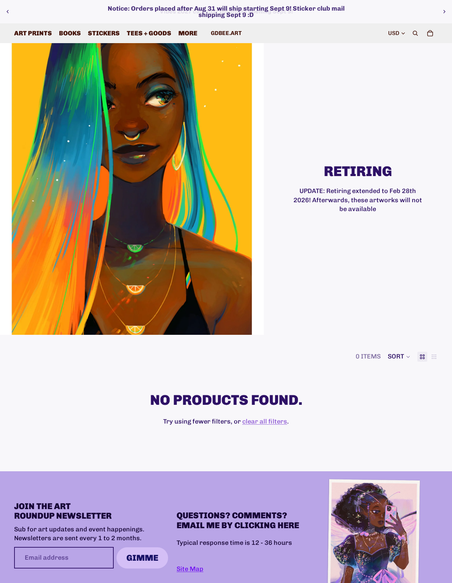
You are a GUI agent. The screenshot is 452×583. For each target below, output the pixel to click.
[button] (399, 357)
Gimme (142, 558)
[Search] (415, 33)
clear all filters (264, 421)
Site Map (190, 568)
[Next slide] (444, 11)
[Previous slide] (8, 11)
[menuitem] (188, 33)
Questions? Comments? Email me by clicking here (238, 520)
